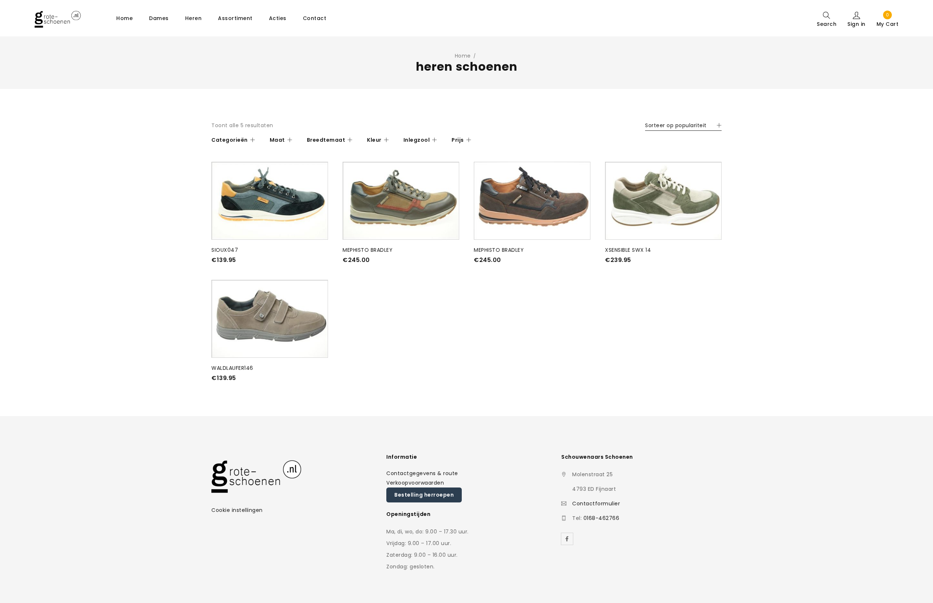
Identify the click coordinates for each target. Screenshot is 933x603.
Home (463, 55)
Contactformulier (596, 503)
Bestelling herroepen (424, 494)
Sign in (856, 23)
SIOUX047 (224, 250)
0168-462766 (601, 518)
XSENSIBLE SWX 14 (628, 250)
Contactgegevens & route (422, 473)
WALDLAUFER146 (232, 368)
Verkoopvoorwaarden (415, 482)
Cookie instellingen (237, 510)
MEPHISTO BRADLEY (368, 250)
